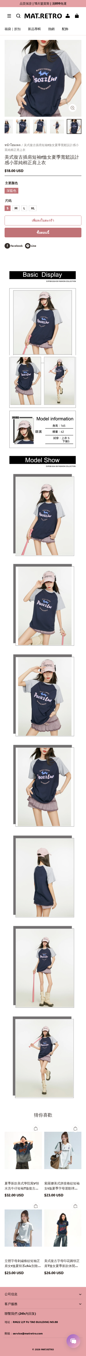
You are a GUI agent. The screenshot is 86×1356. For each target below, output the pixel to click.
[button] (9, 15)
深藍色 (11, 190)
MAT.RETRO (47, 1349)
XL (33, 208)
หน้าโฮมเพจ (13, 145)
